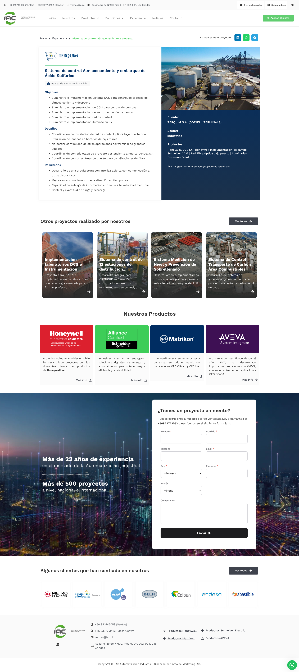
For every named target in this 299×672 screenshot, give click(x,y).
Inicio (52, 18)
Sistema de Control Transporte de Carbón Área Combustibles (229, 264)
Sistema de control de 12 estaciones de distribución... (121, 264)
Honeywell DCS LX (180, 149)
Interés (165, 483)
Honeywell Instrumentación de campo (221, 149)
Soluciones (112, 18)
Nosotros (68, 18)
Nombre (166, 431)
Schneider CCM (177, 153)
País (164, 466)
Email (210, 449)
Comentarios (168, 500)
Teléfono (165, 449)
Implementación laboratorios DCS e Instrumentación (63, 264)
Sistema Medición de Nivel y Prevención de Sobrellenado (175, 264)
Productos (88, 18)
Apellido (211, 431)
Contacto (176, 18)
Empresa (212, 466)
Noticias (157, 18)
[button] (237, 37)
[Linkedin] (292, 5)
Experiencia (138, 18)
